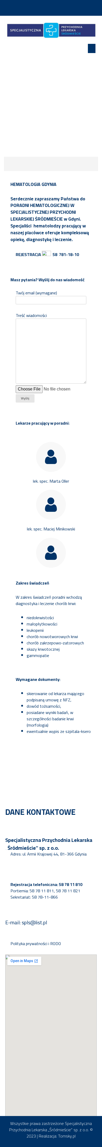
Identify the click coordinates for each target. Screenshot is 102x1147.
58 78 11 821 (68, 891)
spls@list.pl (34, 922)
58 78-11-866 (45, 897)
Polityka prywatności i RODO (35, 943)
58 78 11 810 (70, 884)
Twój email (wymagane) (36, 293)
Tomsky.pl (67, 1136)
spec (43, 481)
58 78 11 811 (42, 891)
